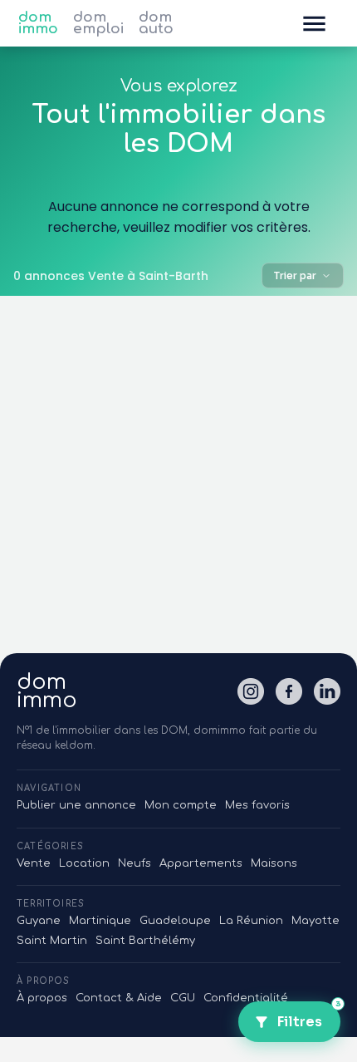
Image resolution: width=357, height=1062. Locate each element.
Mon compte (180, 805)
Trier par (295, 275)
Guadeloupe (175, 921)
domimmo (47, 691)
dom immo (38, 23)
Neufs (134, 863)
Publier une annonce (76, 805)
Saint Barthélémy (145, 940)
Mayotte (315, 921)
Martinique (100, 921)
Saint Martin (52, 940)
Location (84, 863)
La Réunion (251, 921)
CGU (182, 998)
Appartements (200, 863)
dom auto (156, 23)
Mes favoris (257, 805)
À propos (42, 998)
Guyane (39, 921)
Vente (34, 863)
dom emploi (98, 23)
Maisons (274, 863)
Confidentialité (245, 998)
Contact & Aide (119, 998)
